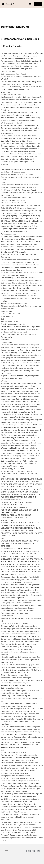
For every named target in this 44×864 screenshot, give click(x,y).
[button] (30, 4)
